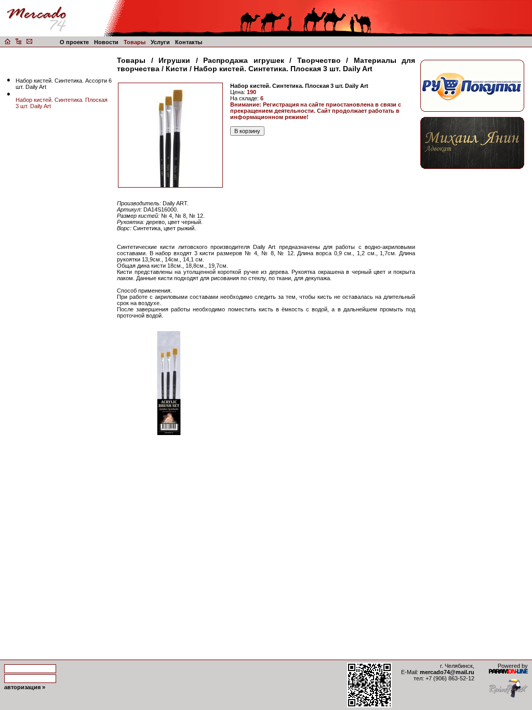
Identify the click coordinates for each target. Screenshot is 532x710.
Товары (134, 42)
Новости (106, 42)
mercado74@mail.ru (447, 672)
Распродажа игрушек (243, 60)
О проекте (74, 42)
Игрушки (174, 60)
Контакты (188, 42)
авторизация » (24, 687)
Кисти (177, 68)
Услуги (160, 42)
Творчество (319, 60)
